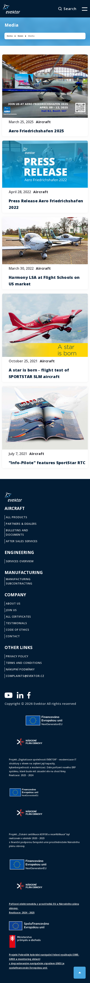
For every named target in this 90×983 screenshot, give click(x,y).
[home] (11, 9)
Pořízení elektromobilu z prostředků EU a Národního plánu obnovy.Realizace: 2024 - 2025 (44, 908)
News (20, 36)
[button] (81, 8)
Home (10, 36)
